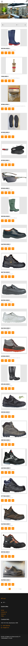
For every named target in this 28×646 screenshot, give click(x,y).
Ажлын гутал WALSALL (5, 581)
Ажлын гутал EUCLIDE (5, 246)
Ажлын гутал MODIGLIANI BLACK (8, 469)
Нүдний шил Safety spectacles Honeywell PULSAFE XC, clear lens (13, 106)
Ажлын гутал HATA (5, 330)
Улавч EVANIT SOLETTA (6, 162)
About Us (3, 614)
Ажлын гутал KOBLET (5, 413)
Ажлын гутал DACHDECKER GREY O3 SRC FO (10, 357)
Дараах (20, 588)
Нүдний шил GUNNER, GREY (7, 190)
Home (2, 610)
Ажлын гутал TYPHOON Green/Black (9, 218)
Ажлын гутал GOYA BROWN (7, 525)
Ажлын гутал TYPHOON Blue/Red (8, 50)
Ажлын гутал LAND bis (5, 441)
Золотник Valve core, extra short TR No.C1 (10, 78)
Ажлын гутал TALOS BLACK (7, 302)
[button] (3, 24)
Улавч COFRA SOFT (5, 134)
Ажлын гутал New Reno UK (7, 274)
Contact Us (4, 612)
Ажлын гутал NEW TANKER (6, 385)
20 (17, 24)
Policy (2, 616)
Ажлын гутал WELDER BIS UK (7, 497)
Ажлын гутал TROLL (5, 553)
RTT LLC (3, 598)
